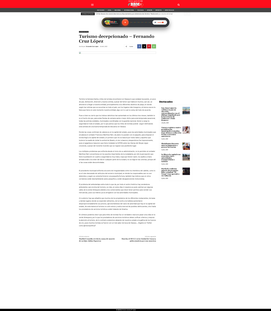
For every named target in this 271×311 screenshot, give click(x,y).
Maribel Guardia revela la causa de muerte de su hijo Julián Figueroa (97, 240)
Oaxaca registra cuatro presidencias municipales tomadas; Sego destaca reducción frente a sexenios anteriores (171, 132)
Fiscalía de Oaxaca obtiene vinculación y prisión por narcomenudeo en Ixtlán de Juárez (126, 14)
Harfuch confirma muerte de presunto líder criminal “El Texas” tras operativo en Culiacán (170, 172)
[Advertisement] (175, 62)
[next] (188, 14)
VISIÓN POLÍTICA (83, 32)
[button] (178, 4)
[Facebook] (139, 46)
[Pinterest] (149, 46)
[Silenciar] (155, 22)
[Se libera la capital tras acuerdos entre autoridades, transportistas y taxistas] (186, 157)
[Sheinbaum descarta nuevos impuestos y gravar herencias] (186, 146)
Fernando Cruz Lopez (92, 46)
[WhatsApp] (154, 46)
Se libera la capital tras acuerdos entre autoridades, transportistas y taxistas (170, 158)
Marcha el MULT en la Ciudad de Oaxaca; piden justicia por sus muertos (139, 240)
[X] (144, 46)
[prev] (185, 14)
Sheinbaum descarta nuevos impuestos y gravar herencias (170, 145)
